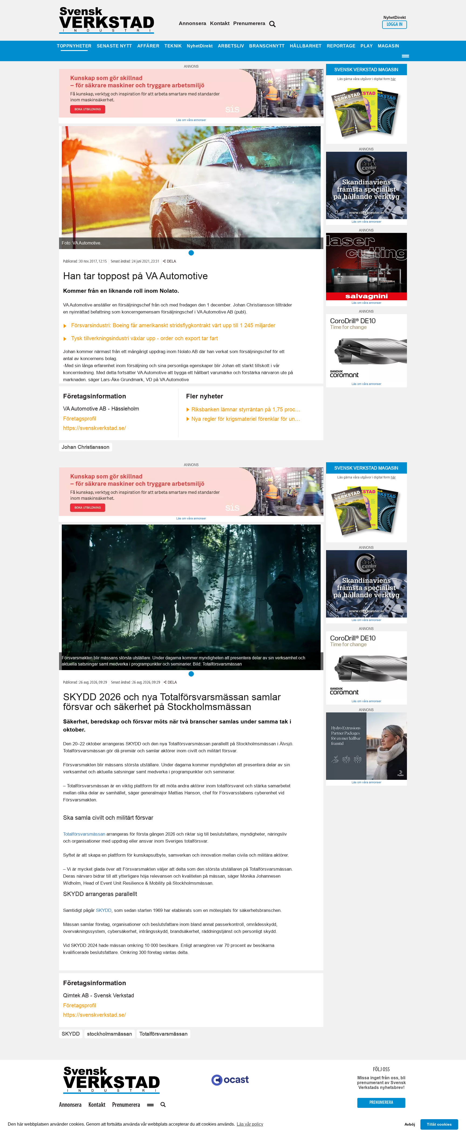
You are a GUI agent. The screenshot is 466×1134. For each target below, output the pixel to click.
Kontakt (219, 23)
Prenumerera (249, 23)
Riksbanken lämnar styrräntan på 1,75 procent (246, 409)
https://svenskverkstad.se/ (94, 428)
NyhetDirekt (200, 46)
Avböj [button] (410, 1124)
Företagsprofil (79, 419)
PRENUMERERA (381, 1102)
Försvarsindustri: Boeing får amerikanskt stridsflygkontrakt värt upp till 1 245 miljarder (173, 325)
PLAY (367, 46)
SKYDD (103, 910)
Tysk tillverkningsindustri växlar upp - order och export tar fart (144, 338)
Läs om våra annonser (191, 120)
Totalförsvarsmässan (84, 834)
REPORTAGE (341, 46)
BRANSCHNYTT (267, 46)
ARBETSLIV (231, 46)
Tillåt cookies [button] (439, 1124)
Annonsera (192, 23)
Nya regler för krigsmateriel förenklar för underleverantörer (246, 419)
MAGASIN (388, 46)
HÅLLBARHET (306, 46)
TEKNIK (173, 46)
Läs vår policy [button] (250, 1124)
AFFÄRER (148, 46)
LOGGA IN (394, 24)
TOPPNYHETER (74, 46)
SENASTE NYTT (114, 46)
